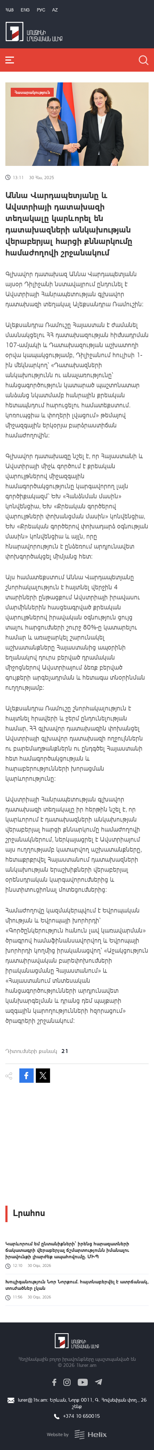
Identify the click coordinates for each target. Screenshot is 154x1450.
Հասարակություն (32, 92)
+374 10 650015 (81, 1416)
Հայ (9, 10)
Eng (25, 10)
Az (55, 10)
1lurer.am (86, 1365)
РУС (41, 10)
